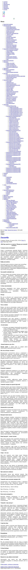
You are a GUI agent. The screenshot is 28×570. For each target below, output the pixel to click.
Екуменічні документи (11, 58)
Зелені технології (10, 30)
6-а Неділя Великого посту (15, 115)
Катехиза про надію (14, 134)
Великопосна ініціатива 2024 (13, 169)
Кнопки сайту (6, 197)
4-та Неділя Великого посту (16, 112)
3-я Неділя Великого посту (15, 111)
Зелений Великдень (11, 105)
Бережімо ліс (9, 102)
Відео (4, 175)
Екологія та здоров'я (11, 98)
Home (5, 230)
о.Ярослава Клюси (10, 212)
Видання (5, 5)
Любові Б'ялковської (11, 218)
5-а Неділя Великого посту (15, 113)
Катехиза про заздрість (14, 147)
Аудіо (4, 184)
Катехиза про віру (13, 133)
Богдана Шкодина (10, 208)
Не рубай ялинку (10, 103)
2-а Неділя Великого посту (15, 109)
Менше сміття (9, 90)
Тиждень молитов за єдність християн (15, 76)
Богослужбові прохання (12, 72)
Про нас (5, 3)
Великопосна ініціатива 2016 (13, 153)
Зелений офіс (9, 89)
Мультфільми (9, 182)
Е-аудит (5, 9)
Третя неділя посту (13, 125)
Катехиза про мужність (15, 139)
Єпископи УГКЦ (10, 54)
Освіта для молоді (10, 64)
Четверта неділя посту (14, 126)
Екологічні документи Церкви (10, 48)
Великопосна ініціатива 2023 (13, 168)
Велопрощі (9, 156)
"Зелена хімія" (9, 34)
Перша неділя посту (14, 122)
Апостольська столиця (11, 50)
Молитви (8, 71)
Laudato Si (8, 222)
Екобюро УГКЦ (10, 52)
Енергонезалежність (11, 47)
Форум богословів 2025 (12, 227)
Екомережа (6, 8)
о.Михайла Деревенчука (12, 214)
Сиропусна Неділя (13, 107)
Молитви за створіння (8, 69)
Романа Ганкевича (10, 216)
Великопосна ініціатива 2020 (13, 160)
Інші (7, 59)
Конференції (6, 221)
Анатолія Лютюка (10, 217)
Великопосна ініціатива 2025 (13, 170)
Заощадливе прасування (12, 91)
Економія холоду (10, 86)
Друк (22, 240)
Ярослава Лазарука (11, 205)
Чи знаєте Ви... (10, 38)
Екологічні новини (8, 24)
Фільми (8, 181)
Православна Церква (11, 56)
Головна (5, 1)
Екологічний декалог (11, 77)
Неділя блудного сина (14, 118)
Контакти (5, 7)
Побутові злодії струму (12, 96)
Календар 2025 (10, 78)
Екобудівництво (10, 32)
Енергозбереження (11, 26)
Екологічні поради (7, 80)
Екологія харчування (11, 39)
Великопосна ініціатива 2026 (13, 171)
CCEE (7, 55)
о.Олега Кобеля (10, 209)
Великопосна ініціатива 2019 (13, 159)
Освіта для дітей (10, 63)
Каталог (8, 192)
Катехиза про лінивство (15, 151)
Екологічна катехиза (8, 60)
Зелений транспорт (11, 37)
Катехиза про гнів (13, 149)
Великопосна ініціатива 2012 (13, 116)
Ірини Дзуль (9, 210)
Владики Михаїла (10, 200)
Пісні (7, 188)
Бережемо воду (10, 82)
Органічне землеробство (12, 33)
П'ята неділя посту (13, 127)
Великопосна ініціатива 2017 (13, 155)
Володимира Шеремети (12, 201)
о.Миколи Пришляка (11, 206)
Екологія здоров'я (10, 41)
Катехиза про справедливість (16, 138)
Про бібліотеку (10, 191)
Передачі (8, 179)
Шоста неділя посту (14, 129)
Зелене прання (9, 87)
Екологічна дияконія (11, 46)
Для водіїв (8, 81)
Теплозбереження (10, 94)
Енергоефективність (11, 28)
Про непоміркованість (14, 148)
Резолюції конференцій (12, 67)
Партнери (5, 195)
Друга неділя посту (14, 124)
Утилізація (8, 36)
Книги (8, 194)
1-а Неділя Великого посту (15, 108)
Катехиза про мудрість (14, 137)
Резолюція (11, 225)
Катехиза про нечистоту (15, 146)
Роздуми (5, 73)
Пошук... (3, 231)
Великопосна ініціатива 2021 (13, 164)
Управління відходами (11, 42)
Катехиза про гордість (14, 143)
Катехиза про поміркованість (16, 140)
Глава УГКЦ (9, 51)
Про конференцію (13, 223)
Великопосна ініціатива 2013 (13, 130)
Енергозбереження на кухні (13, 85)
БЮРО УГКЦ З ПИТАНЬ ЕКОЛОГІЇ (10, 566)
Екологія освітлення (11, 83)
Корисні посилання (8, 196)
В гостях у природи (11, 99)
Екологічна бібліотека (8, 190)
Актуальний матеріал (11, 183)
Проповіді (5, 68)
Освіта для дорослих (11, 65)
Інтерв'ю (5, 173)
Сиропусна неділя (13, 121)
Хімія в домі (9, 95)
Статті (5, 174)
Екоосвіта (5, 61)
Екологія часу (9, 43)
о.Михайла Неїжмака (11, 213)
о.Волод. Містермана (11, 203)
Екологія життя (7, 25)
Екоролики (9, 177)
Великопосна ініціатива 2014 (13, 142)
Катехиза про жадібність (15, 144)
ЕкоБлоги (5, 199)
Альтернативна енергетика (13, 29)
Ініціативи (6, 104)
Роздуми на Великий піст (12, 74)
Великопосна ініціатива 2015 (13, 152)
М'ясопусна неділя (13, 120)
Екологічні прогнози (11, 45)
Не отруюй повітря (11, 100)
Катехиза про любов (14, 135)
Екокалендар (6, 4)
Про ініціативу (12, 117)
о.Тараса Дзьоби (10, 204)
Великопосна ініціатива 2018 (13, 157)
